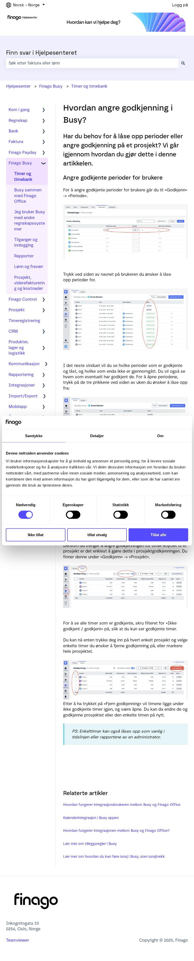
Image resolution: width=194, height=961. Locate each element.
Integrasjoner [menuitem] (22, 385)
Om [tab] (160, 435)
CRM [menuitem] (13, 331)
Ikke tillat (35, 535)
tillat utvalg (97, 535)
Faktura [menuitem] (16, 141)
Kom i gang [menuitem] (19, 109)
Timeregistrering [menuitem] (24, 320)
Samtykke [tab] (33, 435)
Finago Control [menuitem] (23, 299)
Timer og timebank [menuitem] (23, 176)
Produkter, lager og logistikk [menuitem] (19, 347)
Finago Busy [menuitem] (20, 163)
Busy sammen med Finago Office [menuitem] (27, 196)
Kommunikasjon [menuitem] (24, 363)
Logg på (180, 5)
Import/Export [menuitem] (23, 396)
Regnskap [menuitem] (18, 120)
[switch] (73, 515)
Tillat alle (158, 535)
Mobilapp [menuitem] (18, 406)
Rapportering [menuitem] (21, 374)
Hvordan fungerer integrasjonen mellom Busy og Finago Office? (116, 831)
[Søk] (183, 63)
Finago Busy (50, 86)
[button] (44, 110)
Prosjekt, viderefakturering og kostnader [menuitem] (29, 283)
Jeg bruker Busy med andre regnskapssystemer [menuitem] (29, 220)
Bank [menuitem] (13, 131)
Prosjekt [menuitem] (17, 309)
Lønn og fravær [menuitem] (28, 266)
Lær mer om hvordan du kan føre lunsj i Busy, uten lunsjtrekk (114, 856)
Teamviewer (18, 940)
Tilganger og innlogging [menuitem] (25, 242)
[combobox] (92, 63)
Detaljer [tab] (97, 435)
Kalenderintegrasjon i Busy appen (91, 818)
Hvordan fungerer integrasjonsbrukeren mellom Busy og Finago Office (121, 805)
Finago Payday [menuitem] (22, 152)
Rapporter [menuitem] (24, 256)
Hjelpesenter (18, 86)
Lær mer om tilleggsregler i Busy (90, 844)
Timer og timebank (89, 86)
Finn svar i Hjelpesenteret (41, 52)
